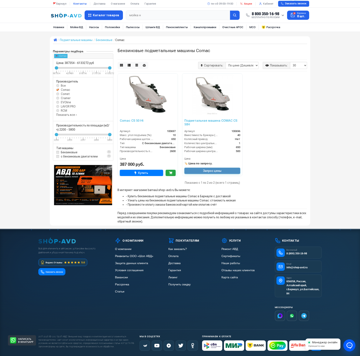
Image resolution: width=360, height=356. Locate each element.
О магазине (118, 3)
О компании (123, 249)
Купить (143, 173)
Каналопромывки (205, 27)
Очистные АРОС (232, 27)
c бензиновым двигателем (79, 156)
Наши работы (230, 263)
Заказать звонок (295, 3)
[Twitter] (181, 345)
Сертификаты (230, 256)
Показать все (66, 114)
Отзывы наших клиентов (238, 270)
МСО (252, 27)
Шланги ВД (153, 27)
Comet (65, 94)
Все (63, 85)
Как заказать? (177, 249)
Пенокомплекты (177, 27)
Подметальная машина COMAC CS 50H (210, 122)
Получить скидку (179, 284)
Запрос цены (212, 170)
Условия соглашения (129, 270)
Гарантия (150, 3)
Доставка (99, 3)
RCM (64, 110)
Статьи (119, 291)
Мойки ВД (76, 27)
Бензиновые (69, 152)
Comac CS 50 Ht (132, 120)
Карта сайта (229, 277)
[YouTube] (157, 345)
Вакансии (121, 277)
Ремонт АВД (229, 249)
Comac (63, 56)
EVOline (66, 102)
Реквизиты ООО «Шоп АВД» (134, 256)
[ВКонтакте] (145, 345)
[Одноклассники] (193, 345)
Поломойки (112, 27)
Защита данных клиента (131, 263)
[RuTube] (169, 345)
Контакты (80, 3)
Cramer (66, 98)
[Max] (280, 316)
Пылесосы (133, 27)
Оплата (134, 3)
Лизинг (173, 277)
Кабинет (268, 3)
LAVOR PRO (68, 106)
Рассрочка (273, 27)
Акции (248, 3)
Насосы (94, 27)
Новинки (58, 27)
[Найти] (235, 15)
